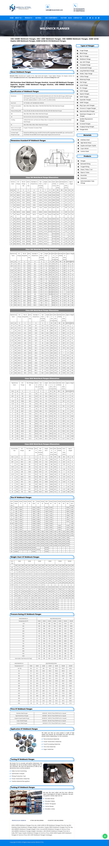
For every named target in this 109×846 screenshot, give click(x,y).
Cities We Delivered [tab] (37, 820)
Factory (64, 18)
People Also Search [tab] (19, 820)
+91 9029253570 (79, 9)
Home (11, 18)
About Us (18, 18)
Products (28, 18)
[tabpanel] (42, 831)
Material (38, 18)
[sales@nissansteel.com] (48, 7)
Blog (70, 18)
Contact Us (77, 18)
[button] (105, 836)
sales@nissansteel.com (54, 10)
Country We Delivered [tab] (55, 820)
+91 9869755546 (79, 11)
